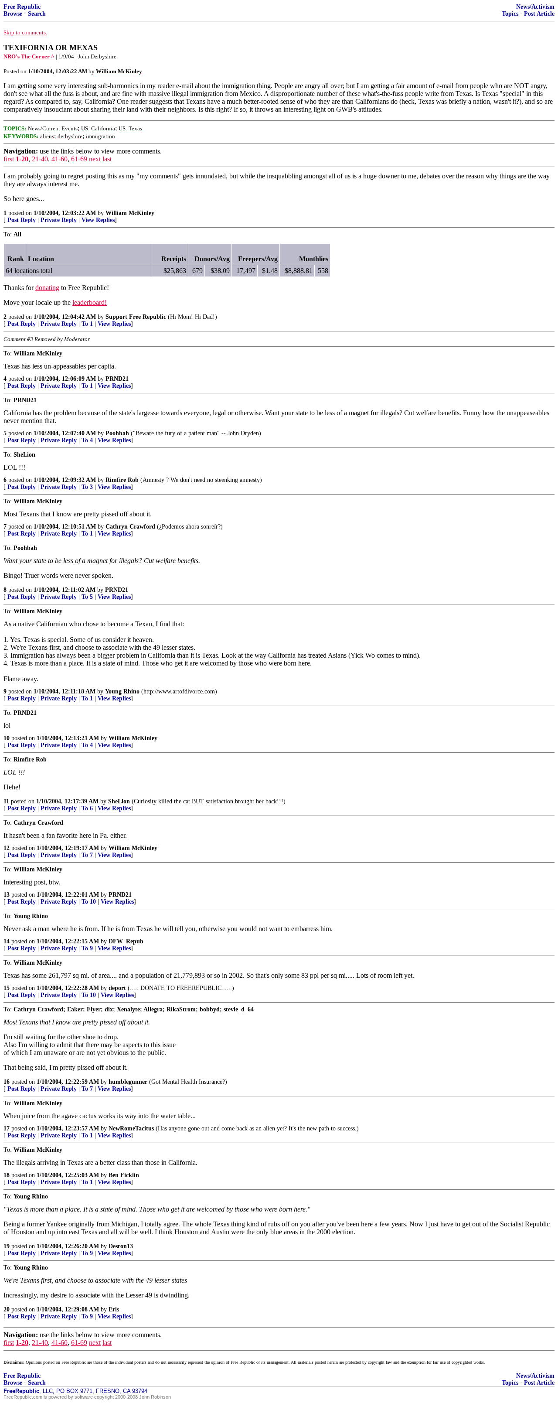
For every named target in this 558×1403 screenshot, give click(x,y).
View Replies (98, 220)
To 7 (87, 855)
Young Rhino (122, 691)
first (8, 159)
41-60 (59, 159)
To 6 (87, 808)
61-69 (79, 159)
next (95, 159)
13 (6, 894)
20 (6, 1309)
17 (6, 1128)
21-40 (40, 159)
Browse (12, 13)
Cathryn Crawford (130, 526)
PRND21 (117, 378)
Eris (114, 1309)
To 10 (89, 901)
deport (117, 988)
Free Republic (22, 6)
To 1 (87, 324)
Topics (510, 13)
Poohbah (117, 433)
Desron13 (121, 1246)
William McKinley (129, 213)
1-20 (22, 159)
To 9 (87, 948)
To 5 (87, 597)
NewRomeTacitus (131, 1128)
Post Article (539, 13)
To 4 (87, 440)
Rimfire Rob (122, 480)
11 (6, 801)
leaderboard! (89, 302)
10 (6, 738)
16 (6, 1082)
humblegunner (128, 1082)
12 (6, 848)
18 (6, 1175)
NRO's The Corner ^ (28, 56)
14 (6, 941)
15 (6, 988)
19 (6, 1246)
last (107, 159)
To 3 (87, 487)
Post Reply (21, 220)
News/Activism (535, 6)
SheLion (119, 801)
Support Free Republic (135, 317)
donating (47, 287)
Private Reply (59, 220)
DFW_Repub (126, 941)
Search (37, 13)
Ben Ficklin (124, 1175)
